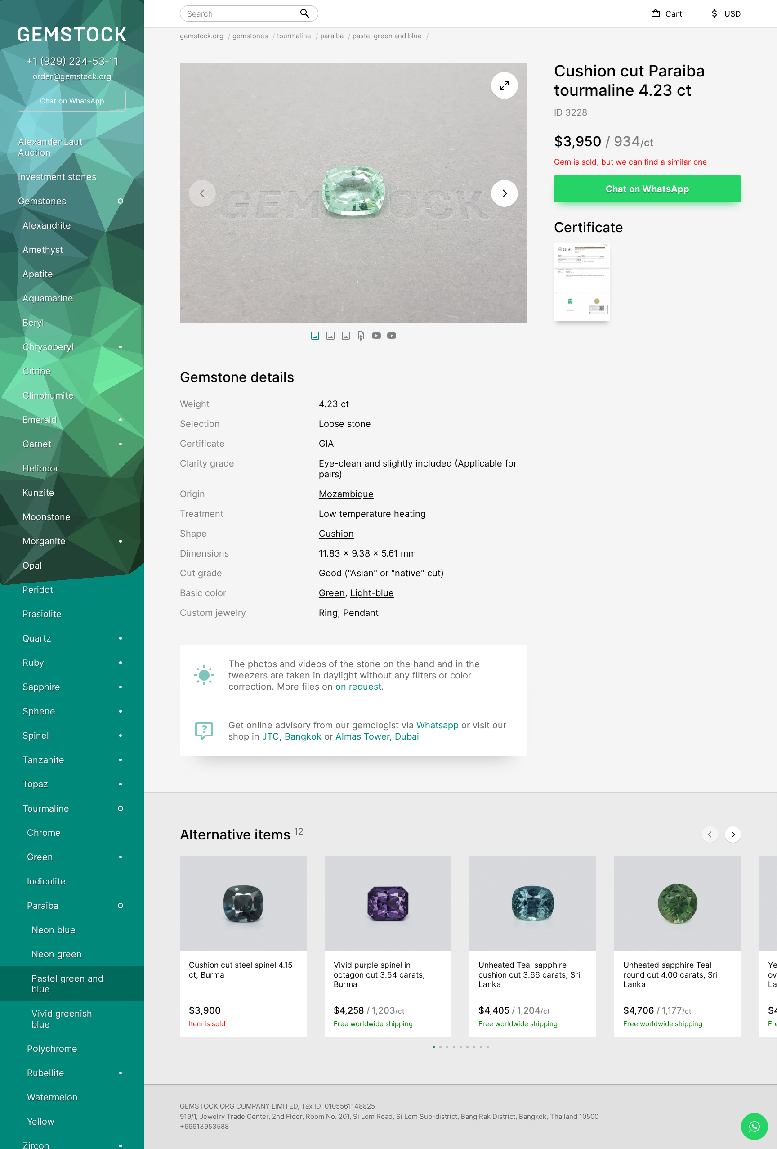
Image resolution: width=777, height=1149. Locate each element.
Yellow (40, 1121)
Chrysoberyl (48, 346)
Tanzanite (43, 759)
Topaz (35, 784)
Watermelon (52, 1097)
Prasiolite (42, 614)
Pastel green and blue (67, 984)
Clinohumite (48, 395)
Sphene (38, 711)
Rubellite (45, 1073)
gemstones (250, 35)
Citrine (36, 371)
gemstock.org (201, 35)
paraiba (332, 35)
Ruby (33, 662)
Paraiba (42, 905)
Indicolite (46, 881)
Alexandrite (46, 225)
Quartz (36, 638)
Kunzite (38, 492)
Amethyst (42, 249)
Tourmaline (45, 808)
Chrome (44, 832)
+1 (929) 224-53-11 (72, 61)
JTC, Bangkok (292, 736)
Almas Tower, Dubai (377, 736)
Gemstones (42, 201)
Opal (32, 565)
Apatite (37, 274)
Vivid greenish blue (61, 1019)
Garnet (36, 444)
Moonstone (46, 517)
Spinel (35, 735)
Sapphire (41, 687)
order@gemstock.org (72, 76)
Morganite (44, 541)
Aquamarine (47, 298)
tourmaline (294, 35)
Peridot (37, 589)
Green (40, 857)
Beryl (33, 322)
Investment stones (57, 176)
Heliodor (40, 468)
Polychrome (52, 1048)
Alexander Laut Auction (50, 147)
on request (358, 686)
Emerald (39, 419)
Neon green (56, 954)
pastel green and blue (387, 35)
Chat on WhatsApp (647, 189)
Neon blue (53, 930)
